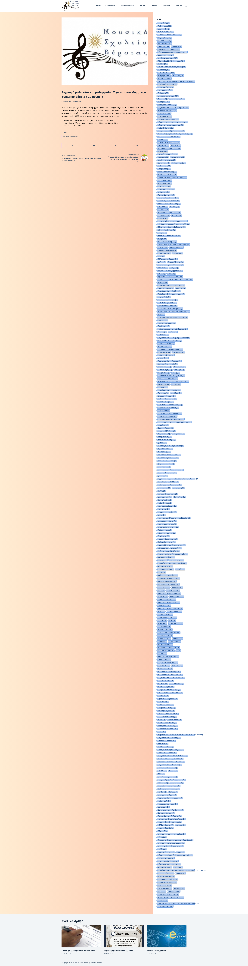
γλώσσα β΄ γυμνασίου (167, 378)
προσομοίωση (164, 367)
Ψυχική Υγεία (164, 297)
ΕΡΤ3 (161, 732)
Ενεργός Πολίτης (165, 428)
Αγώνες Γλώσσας (166, 355)
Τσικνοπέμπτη (176, 596)
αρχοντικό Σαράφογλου (168, 894)
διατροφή (179, 888)
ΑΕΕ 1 (161, 891)
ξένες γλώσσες (165, 668)
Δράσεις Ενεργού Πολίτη (168, 551)
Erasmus (162, 387)
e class (174, 207)
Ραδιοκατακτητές (166, 73)
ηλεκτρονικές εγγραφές (168, 458)
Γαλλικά (162, 207)
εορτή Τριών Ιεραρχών (167, 300)
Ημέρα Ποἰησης (165, 128)
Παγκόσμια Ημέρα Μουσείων (170, 798)
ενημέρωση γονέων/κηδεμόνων (171, 843)
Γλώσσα (163, 93)
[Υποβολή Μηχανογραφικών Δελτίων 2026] (81, 936)
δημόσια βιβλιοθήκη (166, 599)
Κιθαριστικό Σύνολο (167, 110)
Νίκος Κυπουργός (165, 687)
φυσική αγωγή (164, 346)
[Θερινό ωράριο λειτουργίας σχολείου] (124, 936)
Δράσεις (142, 6)
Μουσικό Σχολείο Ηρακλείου (169, 822)
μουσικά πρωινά (165, 705)
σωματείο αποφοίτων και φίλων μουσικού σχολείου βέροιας (181, 735)
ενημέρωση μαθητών (167, 795)
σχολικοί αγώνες (165, 681)
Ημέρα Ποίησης (165, 370)
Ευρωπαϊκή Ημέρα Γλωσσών (170, 349)
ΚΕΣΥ (161, 720)
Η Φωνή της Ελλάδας (167, 717)
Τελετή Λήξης (164, 452)
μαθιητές (162, 900)
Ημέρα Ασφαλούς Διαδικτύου (170, 674)
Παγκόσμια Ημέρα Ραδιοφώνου (171, 285)
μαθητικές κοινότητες (167, 882)
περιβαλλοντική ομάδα (168, 119)
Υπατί (180, 852)
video (179, 61)
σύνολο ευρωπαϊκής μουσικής (170, 125)
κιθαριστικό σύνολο (166, 533)
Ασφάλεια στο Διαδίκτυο (168, 408)
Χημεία (180, 569)
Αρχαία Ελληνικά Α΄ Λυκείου (169, 816)
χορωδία (162, 282)
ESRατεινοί (173, 137)
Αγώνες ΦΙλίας (164, 629)
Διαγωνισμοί (164, 41)
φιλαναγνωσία (164, 497)
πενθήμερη (174, 641)
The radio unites (165, 566)
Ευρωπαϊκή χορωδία (167, 303)
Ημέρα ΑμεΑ (164, 801)
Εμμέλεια (178, 76)
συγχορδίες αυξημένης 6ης (169, 690)
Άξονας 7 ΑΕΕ (164, 885)
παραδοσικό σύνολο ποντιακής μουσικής (174, 422)
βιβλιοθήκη (179, 497)
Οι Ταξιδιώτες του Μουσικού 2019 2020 (173, 244)
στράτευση (163, 807)
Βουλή (175, 373)
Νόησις (162, 620)
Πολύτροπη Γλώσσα (166, 753)
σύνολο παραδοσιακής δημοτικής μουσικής (175, 855)
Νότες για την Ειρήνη (167, 242)
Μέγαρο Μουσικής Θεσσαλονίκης (171, 545)
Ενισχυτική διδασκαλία (167, 364)
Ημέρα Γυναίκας (165, 906)
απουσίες (162, 744)
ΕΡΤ (161, 256)
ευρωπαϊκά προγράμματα (169, 455)
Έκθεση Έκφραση (166, 711)
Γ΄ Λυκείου (163, 335)
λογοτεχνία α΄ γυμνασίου (169, 212)
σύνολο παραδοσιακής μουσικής (172, 52)
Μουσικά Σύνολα (165, 747)
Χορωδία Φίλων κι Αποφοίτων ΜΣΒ (172, 221)
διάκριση (162, 320)
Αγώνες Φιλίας (164, 530)
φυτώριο (162, 476)
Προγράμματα (165, 131)
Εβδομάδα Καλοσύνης (167, 879)
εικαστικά (162, 358)
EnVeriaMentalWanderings (169, 671)
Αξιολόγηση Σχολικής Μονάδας (170, 446)
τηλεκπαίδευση (165, 449)
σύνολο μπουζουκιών (167, 723)
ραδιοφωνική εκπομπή (167, 726)
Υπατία (173, 771)
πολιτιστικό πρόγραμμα (168, 143)
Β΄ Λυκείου (179, 352)
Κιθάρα (162, 239)
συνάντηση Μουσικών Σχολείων (171, 376)
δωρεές (175, 145)
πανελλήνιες (177, 783)
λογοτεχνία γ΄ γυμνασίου (168, 647)
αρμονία (179, 131)
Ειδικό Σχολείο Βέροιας (167, 861)
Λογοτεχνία (164, 38)
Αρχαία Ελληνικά (166, 195)
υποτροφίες (163, 587)
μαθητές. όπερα (165, 614)
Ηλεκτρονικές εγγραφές (156, 951)
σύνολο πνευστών (166, 343)
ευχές (161, 515)
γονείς (176, 46)
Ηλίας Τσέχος (164, 605)
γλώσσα (178, 759)
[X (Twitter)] (94, 145)
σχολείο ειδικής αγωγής (168, 527)
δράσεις (162, 332)
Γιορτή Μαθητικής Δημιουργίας (170, 750)
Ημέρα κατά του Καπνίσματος (170, 470)
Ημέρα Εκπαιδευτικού (167, 729)
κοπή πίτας (178, 488)
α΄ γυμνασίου (173, 590)
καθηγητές (164, 76)
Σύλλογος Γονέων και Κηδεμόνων (171, 227)
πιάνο (161, 572)
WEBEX (174, 482)
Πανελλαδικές (177, 99)
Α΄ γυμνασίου (164, 183)
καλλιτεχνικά (164, 467)
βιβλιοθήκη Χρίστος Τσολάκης (170, 276)
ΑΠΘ (161, 611)
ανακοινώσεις (164, 759)
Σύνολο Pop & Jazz (166, 230)
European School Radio (169, 35)
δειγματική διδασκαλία (167, 662)
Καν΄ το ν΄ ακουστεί (167, 84)
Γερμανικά (163, 393)
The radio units (164, 867)
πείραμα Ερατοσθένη (167, 250)
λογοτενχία (163, 509)
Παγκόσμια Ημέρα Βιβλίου (169, 291)
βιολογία (178, 253)
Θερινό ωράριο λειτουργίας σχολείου (118, 951)
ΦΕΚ (161, 774)
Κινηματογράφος (166, 189)
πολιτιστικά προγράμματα (169, 236)
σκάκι (181, 780)
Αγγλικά (162, 151)
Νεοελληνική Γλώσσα (167, 461)
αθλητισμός (163, 373)
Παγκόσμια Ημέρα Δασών (169, 390)
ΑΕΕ (161, 137)
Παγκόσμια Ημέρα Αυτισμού (169, 765)
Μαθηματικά (164, 166)
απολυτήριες (164, 626)
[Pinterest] (115, 145)
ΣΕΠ (161, 590)
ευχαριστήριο (164, 488)
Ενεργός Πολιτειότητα (167, 416)
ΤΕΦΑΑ (173, 792)
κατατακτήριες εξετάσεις (168, 201)
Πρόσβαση (163, 294)
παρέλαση (177, 587)
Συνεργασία (164, 78)
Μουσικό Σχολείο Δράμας (168, 602)
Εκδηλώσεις (164, 43)
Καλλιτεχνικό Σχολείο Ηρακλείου (171, 819)
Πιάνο (171, 274)
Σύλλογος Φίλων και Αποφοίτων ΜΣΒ (173, 381)
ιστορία (178, 867)
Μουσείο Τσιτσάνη (166, 852)
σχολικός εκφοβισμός (167, 154)
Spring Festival (164, 500)
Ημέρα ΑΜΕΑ (164, 116)
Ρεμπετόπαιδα (176, 560)
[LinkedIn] (137, 145)
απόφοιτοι (163, 192)
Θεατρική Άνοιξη (175, 262)
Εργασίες (162, 218)
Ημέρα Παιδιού (164, 503)
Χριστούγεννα (165, 90)
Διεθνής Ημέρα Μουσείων (168, 632)
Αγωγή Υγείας (176, 247)
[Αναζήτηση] (185, 6)
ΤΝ (172, 780)
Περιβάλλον (164, 169)
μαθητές (163, 29)
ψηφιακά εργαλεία (166, 464)
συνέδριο (176, 393)
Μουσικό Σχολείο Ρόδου (168, 656)
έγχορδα (162, 780)
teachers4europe (165, 402)
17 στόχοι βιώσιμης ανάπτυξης (170, 897)
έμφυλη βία (163, 384)
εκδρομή (179, 370)
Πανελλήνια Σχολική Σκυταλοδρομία (172, 554)
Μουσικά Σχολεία (165, 828)
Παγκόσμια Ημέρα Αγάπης (169, 738)
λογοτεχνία (179, 367)
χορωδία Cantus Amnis (167, 494)
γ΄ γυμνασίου (164, 638)
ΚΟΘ (161, 314)
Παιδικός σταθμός (166, 858)
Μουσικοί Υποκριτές (167, 172)
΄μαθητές (163, 210)
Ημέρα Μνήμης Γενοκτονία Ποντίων (172, 317)
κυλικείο (180, 825)
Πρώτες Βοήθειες (165, 873)
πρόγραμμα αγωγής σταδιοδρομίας (172, 329)
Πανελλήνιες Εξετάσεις (168, 49)
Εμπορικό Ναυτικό (166, 813)
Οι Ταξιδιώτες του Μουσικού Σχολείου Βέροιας (177, 81)
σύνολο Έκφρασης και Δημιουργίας (172, 122)
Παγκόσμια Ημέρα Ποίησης (169, 361)
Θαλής (161, 491)
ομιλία (161, 262)
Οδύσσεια (163, 783)
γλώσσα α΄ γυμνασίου (167, 575)
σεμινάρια (163, 425)
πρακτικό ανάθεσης (166, 440)
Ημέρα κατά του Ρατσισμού (169, 485)
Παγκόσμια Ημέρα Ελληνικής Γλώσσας (173, 338)
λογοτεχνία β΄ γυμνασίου (169, 148)
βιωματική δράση (165, 288)
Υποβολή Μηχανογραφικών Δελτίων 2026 (78, 951)
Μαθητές (163, 23)
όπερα (174, 268)
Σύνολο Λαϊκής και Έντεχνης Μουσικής (173, 311)
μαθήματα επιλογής (166, 708)
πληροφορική (178, 294)
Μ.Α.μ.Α (162, 623)
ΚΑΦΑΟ (162, 837)
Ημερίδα (162, 247)
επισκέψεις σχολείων (167, 521)
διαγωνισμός (164, 434)
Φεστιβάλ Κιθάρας (166, 557)
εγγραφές (163, 846)
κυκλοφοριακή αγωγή (167, 524)
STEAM (162, 771)
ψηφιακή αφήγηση (166, 876)
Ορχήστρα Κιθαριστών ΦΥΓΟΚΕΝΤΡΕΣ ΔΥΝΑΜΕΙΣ (178, 479)
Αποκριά (162, 596)
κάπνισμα (163, 548)
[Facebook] (72, 145)
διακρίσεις (163, 46)
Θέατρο (162, 64)
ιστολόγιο (162, 684)
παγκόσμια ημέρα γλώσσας (169, 413)
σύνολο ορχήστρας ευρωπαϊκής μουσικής (175, 134)
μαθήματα (177, 665)
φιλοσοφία (176, 548)
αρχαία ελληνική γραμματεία (170, 271)
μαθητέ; (162, 653)
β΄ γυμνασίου (177, 684)
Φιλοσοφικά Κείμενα (167, 581)
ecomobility (164, 186)
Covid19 (162, 482)
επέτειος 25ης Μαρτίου (168, 198)
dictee (161, 274)
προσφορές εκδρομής (167, 804)
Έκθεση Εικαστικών (166, 542)
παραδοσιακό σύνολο (167, 306)
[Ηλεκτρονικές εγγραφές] (166, 936)
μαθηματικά (178, 434)
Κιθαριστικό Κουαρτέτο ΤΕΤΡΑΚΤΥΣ (172, 756)
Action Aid (163, 696)
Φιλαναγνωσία (165, 55)
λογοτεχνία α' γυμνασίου (168, 584)
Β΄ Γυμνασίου (164, 180)
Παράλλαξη (163, 326)
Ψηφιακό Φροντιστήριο (167, 539)
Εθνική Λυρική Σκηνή (167, 617)
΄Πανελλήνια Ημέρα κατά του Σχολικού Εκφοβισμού (178, 903)
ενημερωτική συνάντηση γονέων (171, 834)
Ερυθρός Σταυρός (166, 650)
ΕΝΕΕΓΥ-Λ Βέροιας (166, 741)
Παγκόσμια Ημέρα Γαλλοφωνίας (171, 678)
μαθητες (177, 638)
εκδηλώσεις (163, 665)
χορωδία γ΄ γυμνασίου (167, 777)
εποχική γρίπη (164, 437)
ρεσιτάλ (162, 641)
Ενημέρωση (77, 101)
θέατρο (176, 384)
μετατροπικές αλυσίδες (167, 714)
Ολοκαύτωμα (177, 846)
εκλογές (180, 873)
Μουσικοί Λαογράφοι (167, 473)
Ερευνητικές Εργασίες (167, 768)
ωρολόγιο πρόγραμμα (167, 699)
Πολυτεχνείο (164, 113)
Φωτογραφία (164, 659)
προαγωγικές (176, 623)
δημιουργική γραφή (166, 396)
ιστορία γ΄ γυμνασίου (167, 512)
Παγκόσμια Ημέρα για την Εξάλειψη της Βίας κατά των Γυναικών (183, 870)
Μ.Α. (172, 620)
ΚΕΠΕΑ (162, 792)
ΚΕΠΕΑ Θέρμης (165, 644)
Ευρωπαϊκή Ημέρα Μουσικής (170, 405)
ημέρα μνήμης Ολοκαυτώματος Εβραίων (174, 518)
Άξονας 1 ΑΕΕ (165, 61)
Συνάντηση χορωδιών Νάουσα (170, 810)
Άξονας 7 (162, 831)
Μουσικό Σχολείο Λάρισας (169, 593)
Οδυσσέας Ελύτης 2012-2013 (170, 693)
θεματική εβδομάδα (166, 323)
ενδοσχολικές (164, 352)
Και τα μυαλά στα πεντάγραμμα (171, 67)
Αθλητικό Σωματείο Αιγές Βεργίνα (172, 177)
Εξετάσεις (163, 215)
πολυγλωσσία (174, 720)
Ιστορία (176, 215)
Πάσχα (162, 233)
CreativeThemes (96, 963)
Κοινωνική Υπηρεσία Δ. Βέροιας (171, 762)
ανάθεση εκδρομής (166, 160)
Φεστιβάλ (163, 102)
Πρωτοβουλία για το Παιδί (168, 786)
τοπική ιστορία (164, 888)
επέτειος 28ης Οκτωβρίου (169, 204)
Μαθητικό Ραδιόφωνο (167, 399)
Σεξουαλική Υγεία (165, 569)
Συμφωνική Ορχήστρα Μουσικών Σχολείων (175, 840)
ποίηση (162, 140)
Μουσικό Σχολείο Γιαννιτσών (170, 608)
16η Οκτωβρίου (174, 611)
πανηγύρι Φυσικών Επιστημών (170, 419)
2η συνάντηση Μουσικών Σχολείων (172, 563)
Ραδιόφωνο (164, 26)
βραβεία (162, 560)
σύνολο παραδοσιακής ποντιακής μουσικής (175, 279)
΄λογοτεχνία (173, 891)
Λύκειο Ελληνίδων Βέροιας (169, 864)
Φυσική (162, 99)
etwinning (163, 145)
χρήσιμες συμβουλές (167, 506)
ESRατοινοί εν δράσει (167, 259)
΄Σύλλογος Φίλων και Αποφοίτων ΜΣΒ (173, 224)
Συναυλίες (163, 163)
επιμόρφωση (177, 157)
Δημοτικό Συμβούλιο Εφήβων (170, 309)
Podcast (180, 288)
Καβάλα (162, 849)
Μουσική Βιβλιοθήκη (166, 431)
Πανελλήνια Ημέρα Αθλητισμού (170, 265)
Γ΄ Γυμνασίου (178, 163)
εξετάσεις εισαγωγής (70, 136)
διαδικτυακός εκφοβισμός (168, 789)
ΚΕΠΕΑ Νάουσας (165, 825)
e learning (163, 70)
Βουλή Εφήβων (165, 635)
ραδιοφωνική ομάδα (167, 105)
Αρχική (98, 6)
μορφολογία (163, 410)
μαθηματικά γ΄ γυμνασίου (168, 578)
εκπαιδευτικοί (164, 253)
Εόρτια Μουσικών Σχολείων (169, 341)
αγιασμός (163, 157)
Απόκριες (162, 268)
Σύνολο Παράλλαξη (167, 175)
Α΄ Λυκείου (163, 702)
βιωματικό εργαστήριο (168, 96)
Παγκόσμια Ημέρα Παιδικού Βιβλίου (173, 108)
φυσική (162, 443)
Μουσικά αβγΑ (165, 87)
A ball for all (163, 536)
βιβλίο (173, 332)
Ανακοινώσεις (165, 32)
